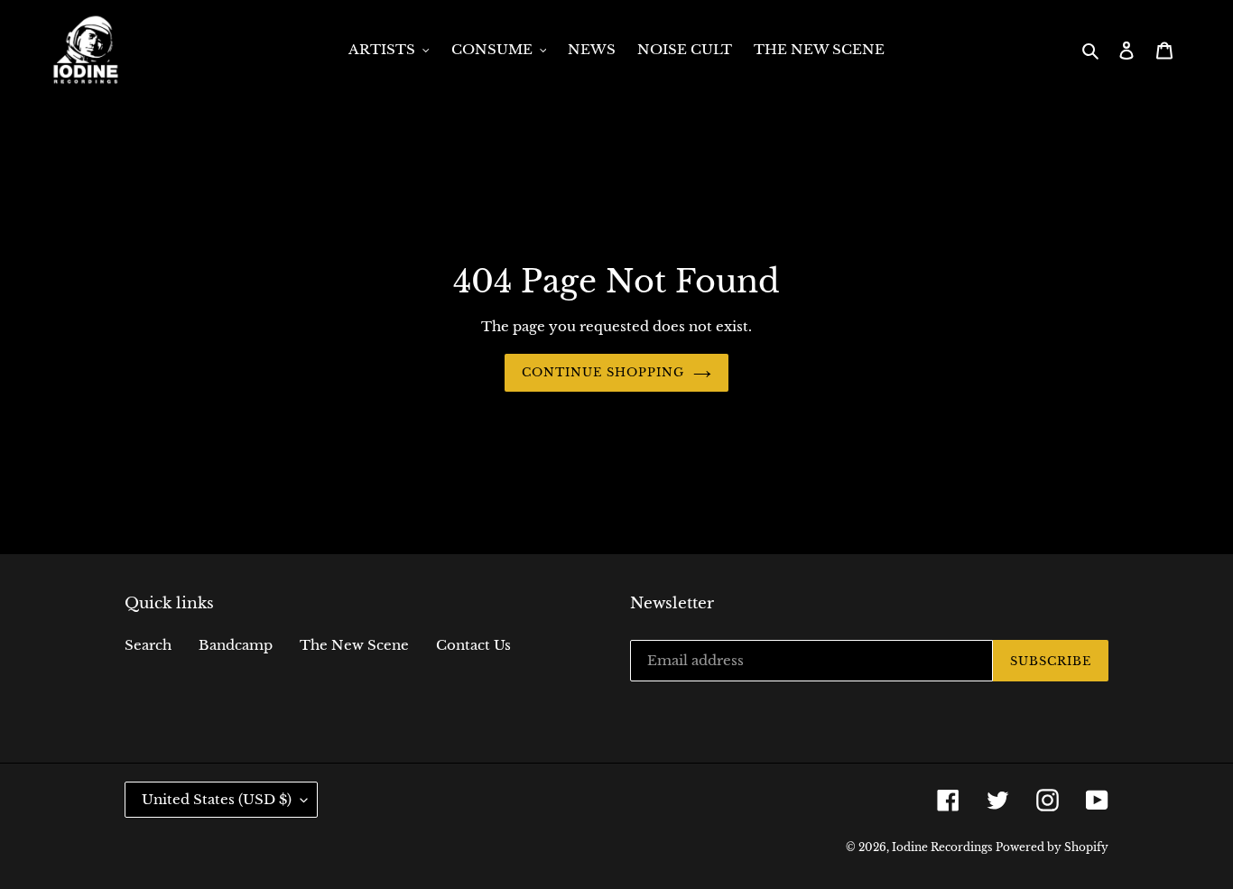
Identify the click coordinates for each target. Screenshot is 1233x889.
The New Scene (354, 644)
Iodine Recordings (942, 847)
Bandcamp (236, 644)
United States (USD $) (217, 799)
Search (148, 644)
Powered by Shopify (1052, 847)
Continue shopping (603, 372)
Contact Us (473, 644)
